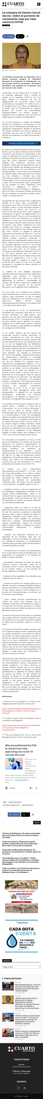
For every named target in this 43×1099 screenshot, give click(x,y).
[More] (27, 36)
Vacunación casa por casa (11, 805)
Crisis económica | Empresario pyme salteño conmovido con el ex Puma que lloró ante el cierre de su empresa (19, 843)
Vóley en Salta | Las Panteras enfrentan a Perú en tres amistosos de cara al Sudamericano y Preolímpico (21, 870)
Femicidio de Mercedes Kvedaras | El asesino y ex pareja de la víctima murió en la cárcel (21, 852)
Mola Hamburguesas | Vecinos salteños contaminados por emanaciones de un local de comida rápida (28, 988)
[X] (24, 1088)
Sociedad (6, 25)
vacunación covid (27, 805)
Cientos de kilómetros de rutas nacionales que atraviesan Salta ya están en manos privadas (21, 835)
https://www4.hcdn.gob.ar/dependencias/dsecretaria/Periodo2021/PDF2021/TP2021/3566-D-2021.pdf (21, 711)
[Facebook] (18, 1088)
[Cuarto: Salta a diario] (15, 4)
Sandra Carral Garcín (15, 802)
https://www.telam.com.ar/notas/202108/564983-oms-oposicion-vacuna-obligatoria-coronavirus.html (21, 727)
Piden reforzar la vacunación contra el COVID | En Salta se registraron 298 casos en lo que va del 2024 (27, 1034)
